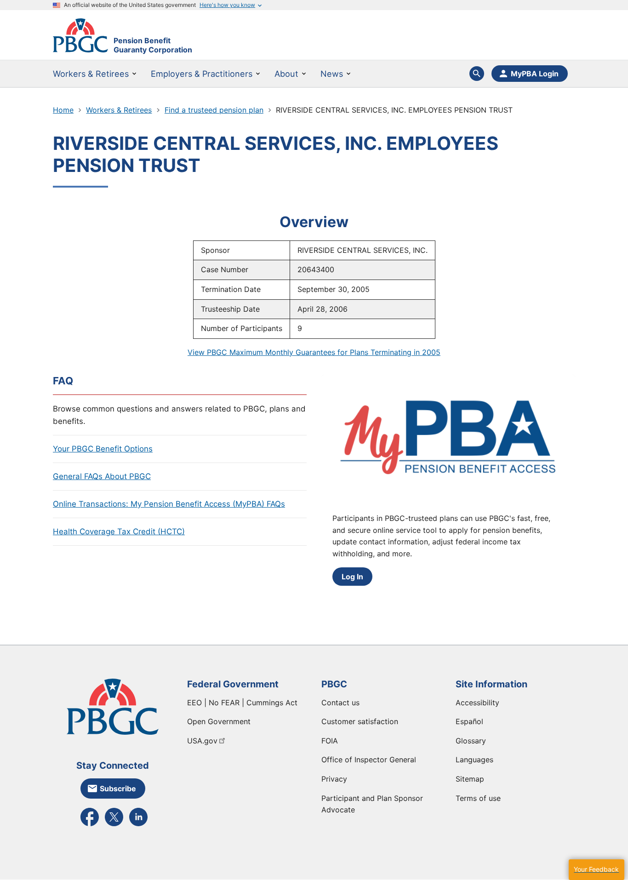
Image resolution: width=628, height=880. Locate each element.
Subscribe (118, 788)
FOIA (329, 740)
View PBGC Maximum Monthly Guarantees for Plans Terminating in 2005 (314, 352)
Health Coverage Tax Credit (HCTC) (119, 531)
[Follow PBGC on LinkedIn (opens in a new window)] (138, 825)
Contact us (340, 702)
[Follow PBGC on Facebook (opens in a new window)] (90, 825)
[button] (596, 869)
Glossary (471, 740)
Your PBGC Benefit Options (103, 448)
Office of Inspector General (368, 759)
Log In (352, 576)
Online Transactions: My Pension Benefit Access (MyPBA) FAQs (169, 504)
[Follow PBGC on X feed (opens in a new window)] (114, 825)
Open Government (219, 721)
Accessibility (477, 702)
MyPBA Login (535, 73)
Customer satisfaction (359, 721)
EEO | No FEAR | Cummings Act (242, 702)
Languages (474, 759)
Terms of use (478, 798)
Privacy (334, 778)
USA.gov (202, 740)
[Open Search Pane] (476, 73)
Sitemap (470, 778)
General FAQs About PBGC (102, 476)
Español (469, 721)
